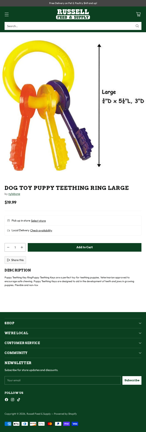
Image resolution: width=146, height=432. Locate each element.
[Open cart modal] (138, 14)
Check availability (41, 230)
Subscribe (132, 380)
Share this (17, 260)
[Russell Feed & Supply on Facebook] (6, 400)
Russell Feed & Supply (39, 413)
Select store (38, 220)
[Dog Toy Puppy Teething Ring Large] (73, 105)
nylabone (14, 194)
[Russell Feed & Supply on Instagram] (12, 400)
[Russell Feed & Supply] (73, 14)
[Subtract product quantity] (8, 247)
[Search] (137, 26)
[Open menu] (6, 14)
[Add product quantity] (21, 247)
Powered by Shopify (65, 413)
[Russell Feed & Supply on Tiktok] (18, 400)
